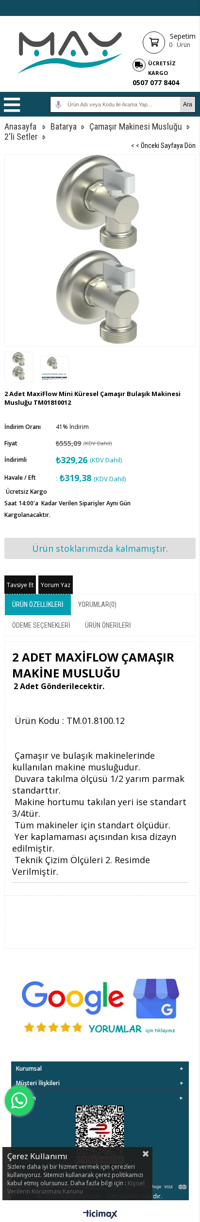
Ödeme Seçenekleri (41, 625)
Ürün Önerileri (108, 625)
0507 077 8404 (156, 82)
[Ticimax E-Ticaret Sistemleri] (100, 1215)
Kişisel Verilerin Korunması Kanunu (76, 1187)
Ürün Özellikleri (38, 604)
